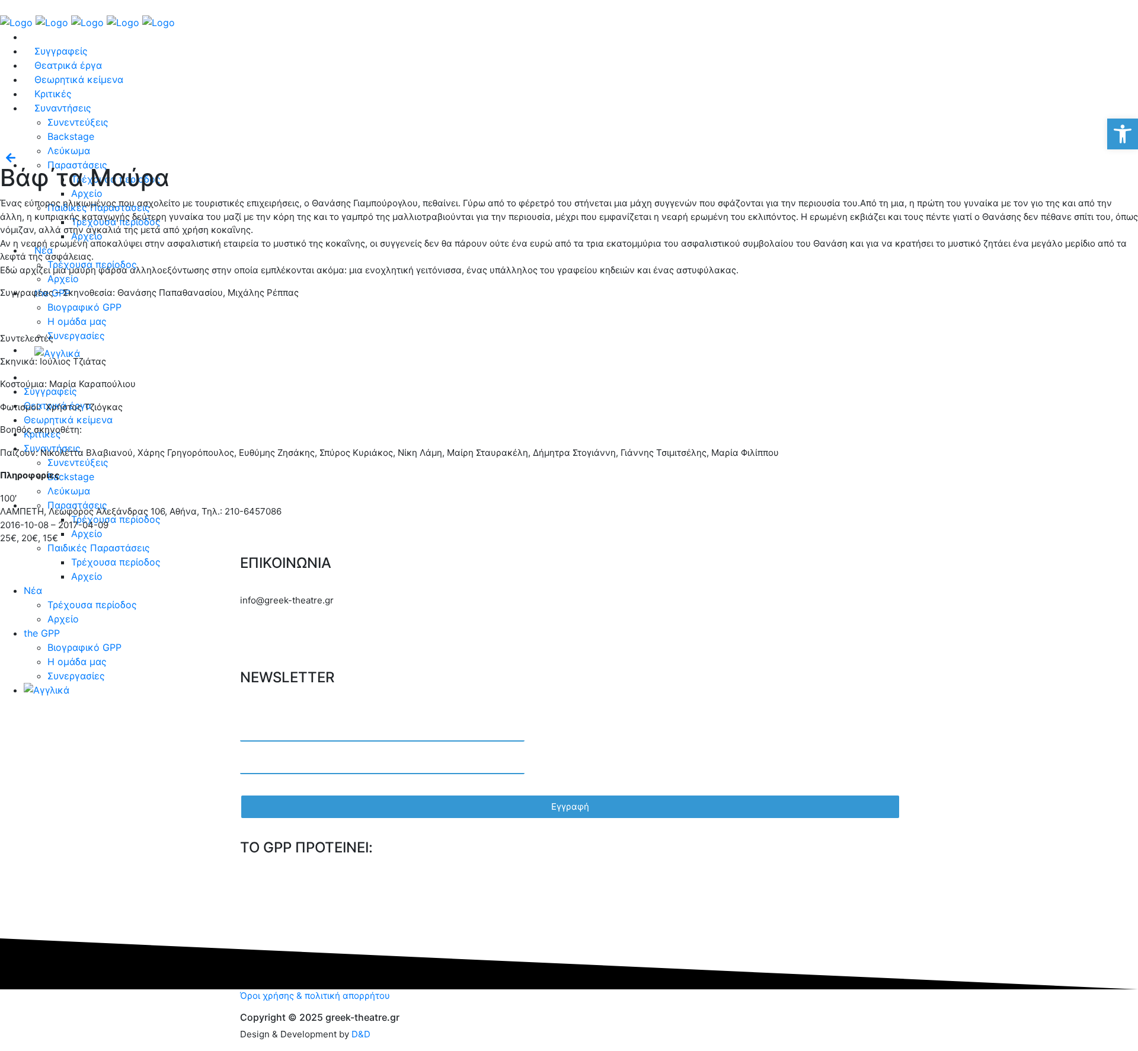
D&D (360, 1034)
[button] (1122, 134)
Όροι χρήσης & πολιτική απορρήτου (315, 995)
